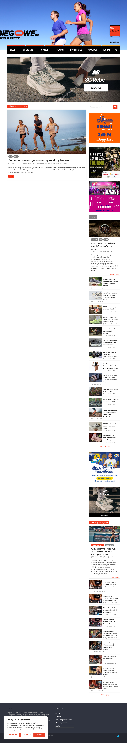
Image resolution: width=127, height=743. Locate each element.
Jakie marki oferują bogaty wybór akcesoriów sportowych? (110, 331)
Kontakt (107, 50)
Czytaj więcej (114, 274)
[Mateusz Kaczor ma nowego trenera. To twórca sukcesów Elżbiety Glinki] (95, 630)
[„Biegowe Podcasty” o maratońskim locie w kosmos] (95, 656)
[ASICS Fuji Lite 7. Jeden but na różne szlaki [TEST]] (95, 399)
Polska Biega (109, 545)
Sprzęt (44, 50)
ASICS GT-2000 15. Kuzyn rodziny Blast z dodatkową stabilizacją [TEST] (110, 319)
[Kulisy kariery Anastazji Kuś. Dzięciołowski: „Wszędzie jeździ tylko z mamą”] (104, 527)
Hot (101, 239)
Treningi (60, 50)
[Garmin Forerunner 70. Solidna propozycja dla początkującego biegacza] (95, 351)
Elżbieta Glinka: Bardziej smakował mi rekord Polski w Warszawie (110, 610)
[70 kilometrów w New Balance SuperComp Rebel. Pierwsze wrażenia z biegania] (95, 278)
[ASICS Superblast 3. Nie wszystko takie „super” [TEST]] (95, 423)
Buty (10, 156)
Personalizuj (13, 735)
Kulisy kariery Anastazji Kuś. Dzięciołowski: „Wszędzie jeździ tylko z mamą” (103, 552)
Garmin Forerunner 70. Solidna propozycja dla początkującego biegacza (110, 354)
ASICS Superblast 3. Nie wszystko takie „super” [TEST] (110, 426)
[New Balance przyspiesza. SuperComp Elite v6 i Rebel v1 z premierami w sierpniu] (95, 363)
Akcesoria (94, 239)
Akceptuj (39, 735)
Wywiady (92, 50)
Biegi (12, 50)
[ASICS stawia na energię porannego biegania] (95, 306)
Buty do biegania (35, 163)
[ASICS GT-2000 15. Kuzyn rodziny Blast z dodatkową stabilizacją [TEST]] (95, 316)
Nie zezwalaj (27, 735)
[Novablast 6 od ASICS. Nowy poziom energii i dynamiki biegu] (95, 434)
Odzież (42, 163)
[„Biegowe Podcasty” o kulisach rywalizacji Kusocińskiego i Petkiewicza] (95, 642)
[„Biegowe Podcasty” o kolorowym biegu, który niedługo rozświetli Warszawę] (95, 581)
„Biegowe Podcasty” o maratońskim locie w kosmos (109, 659)
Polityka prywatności (61, 723)
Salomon (47, 163)
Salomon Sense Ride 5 (57, 163)
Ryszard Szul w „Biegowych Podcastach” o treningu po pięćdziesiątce (110, 598)
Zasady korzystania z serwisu (64, 720)
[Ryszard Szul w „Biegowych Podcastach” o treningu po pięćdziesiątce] (95, 595)
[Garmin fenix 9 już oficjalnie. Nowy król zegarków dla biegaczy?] (104, 221)
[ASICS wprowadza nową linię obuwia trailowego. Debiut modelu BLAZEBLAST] (95, 409)
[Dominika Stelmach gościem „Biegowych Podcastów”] (95, 619)
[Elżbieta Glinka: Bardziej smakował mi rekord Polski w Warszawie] (95, 607)
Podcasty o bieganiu (99, 522)
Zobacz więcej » (105, 446)
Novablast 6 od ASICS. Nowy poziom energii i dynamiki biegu (109, 437)
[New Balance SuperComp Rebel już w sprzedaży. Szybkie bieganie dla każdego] (95, 292)
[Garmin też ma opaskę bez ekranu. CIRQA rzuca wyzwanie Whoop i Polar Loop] (95, 374)
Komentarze (76, 50)
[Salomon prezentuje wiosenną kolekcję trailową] (46, 111)
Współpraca (58, 716)
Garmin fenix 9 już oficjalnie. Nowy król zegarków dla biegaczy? (103, 246)
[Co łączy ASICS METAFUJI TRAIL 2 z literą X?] (95, 388)
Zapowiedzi (28, 50)
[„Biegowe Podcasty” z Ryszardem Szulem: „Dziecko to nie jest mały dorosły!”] (95, 667)
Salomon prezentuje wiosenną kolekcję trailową (39, 160)
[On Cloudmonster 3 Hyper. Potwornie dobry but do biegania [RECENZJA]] (95, 339)
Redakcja (24, 163)
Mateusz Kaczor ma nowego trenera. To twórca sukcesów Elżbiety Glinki (110, 633)
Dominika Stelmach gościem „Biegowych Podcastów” (109, 622)
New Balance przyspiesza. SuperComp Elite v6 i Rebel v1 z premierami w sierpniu (110, 366)
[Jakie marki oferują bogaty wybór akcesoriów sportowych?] (95, 328)
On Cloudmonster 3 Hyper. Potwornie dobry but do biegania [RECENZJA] (110, 343)
